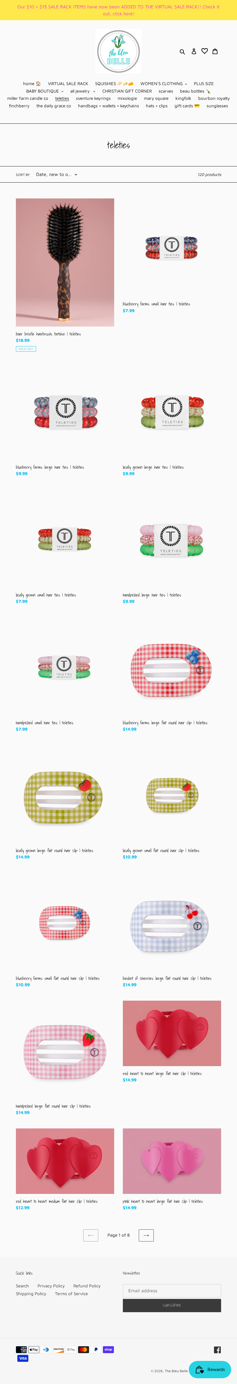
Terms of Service (71, 1293)
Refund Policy (87, 1285)
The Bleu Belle (176, 1371)
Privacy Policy (51, 1285)
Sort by (23, 174)
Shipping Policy (31, 1293)
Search (22, 1285)
